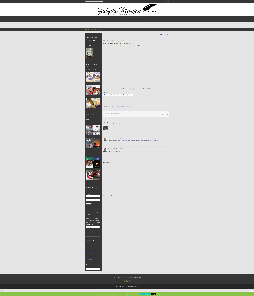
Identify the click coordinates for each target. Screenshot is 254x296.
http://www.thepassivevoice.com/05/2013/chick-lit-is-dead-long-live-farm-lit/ (138, 140)
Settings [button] (153, 294)
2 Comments (128, 106)
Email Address (90, 194)
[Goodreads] (168, 1)
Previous (162, 34)
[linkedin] (166, 1)
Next (167, 34)
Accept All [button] (142, 294)
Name (87, 198)
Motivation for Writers (92, 251)
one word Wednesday (121, 106)
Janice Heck (110, 138)
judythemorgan (107, 106)
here (150, 89)
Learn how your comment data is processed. (135, 196)
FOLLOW (90, 231)
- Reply (123, 138)
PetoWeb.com (135, 286)
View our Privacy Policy (161, 294)
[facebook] (164, 1)
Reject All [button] (148, 294)
